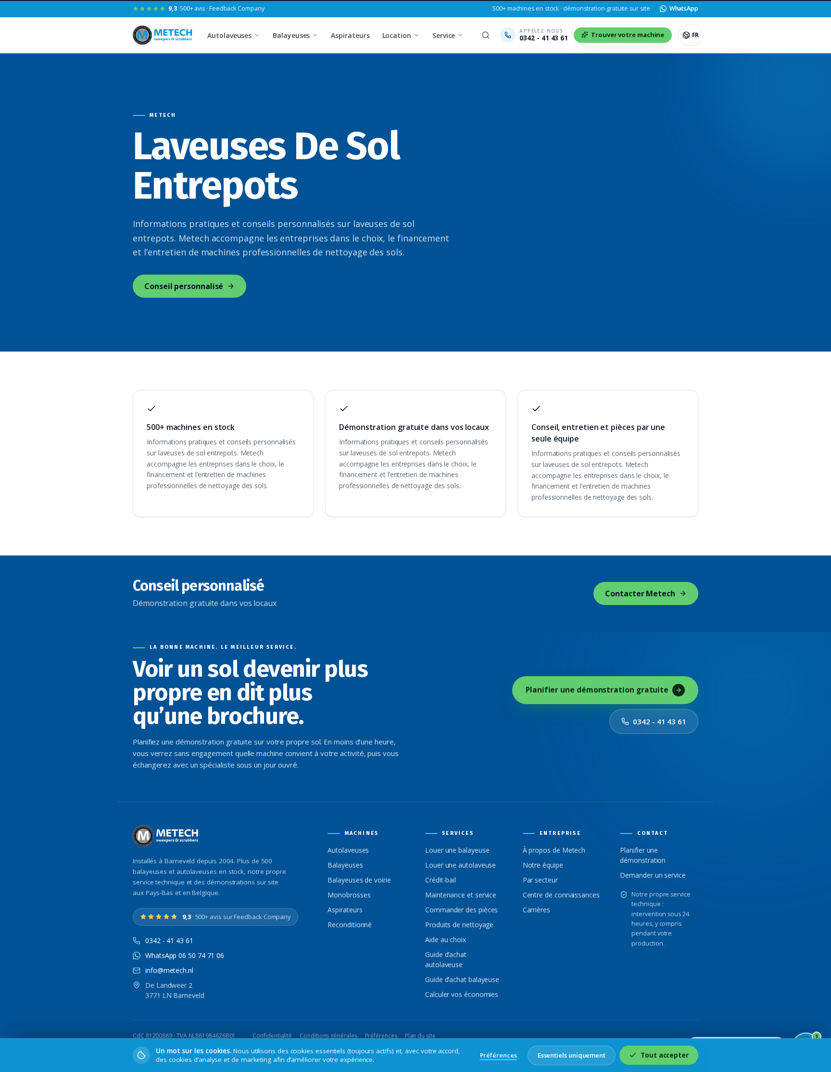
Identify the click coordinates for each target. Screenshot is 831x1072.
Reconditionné (349, 924)
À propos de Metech (554, 850)
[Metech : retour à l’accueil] (163, 35)
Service (443, 35)
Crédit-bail (440, 879)
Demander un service (652, 875)
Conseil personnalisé (183, 286)
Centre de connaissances (561, 894)
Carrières (536, 909)
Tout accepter (665, 1055)
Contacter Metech (640, 593)
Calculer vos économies (461, 994)
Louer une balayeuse (457, 850)
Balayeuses (291, 35)
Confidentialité (272, 1036)
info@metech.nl (169, 970)
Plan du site (420, 1036)
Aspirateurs (350, 35)
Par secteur (540, 879)
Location (396, 35)
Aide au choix (445, 939)
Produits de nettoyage (459, 924)
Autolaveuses (229, 35)
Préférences (381, 1036)
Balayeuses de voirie (358, 879)
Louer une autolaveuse (460, 865)
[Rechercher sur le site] (485, 35)
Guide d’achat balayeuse (462, 979)
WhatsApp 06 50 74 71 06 (184, 955)
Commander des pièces (461, 909)
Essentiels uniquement (571, 1055)
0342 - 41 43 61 (659, 721)
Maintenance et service (460, 894)
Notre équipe (543, 865)
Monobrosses (348, 894)
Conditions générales (328, 1036)
